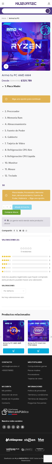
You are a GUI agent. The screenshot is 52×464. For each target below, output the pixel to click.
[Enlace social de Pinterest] (23, 230)
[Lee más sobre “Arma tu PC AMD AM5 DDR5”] (13, 350)
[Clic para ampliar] (6, 66)
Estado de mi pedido (10, 399)
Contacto (6, 403)
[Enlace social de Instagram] (9, 427)
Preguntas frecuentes (37, 403)
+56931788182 (7, 370)
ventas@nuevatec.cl (10, 366)
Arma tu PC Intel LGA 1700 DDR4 (36, 344)
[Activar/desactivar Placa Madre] (11, 87)
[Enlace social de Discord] (22, 427)
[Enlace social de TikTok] (18, 427)
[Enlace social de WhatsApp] (26, 230)
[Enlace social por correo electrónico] (20, 230)
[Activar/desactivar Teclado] (9, 176)
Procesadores (33, 374)
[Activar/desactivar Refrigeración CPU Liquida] (18, 157)
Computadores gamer (37, 366)
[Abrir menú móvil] (3, 3)
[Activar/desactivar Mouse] (8, 170)
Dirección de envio (10, 395)
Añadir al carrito (22, 207)
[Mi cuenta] (49, 3)
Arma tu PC (14, 18)
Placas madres (34, 370)
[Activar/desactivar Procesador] (10, 112)
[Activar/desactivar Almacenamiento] (14, 125)
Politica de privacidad (37, 390)
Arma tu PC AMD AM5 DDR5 (12, 344)
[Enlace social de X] (17, 230)
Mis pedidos (7, 390)
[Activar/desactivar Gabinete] (10, 137)
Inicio (4, 18)
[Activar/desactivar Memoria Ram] (12, 118)
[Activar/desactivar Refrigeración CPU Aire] (17, 150)
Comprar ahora (11, 212)
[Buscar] (48, 11)
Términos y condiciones (38, 395)
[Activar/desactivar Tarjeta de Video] (13, 144)
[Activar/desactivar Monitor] (9, 163)
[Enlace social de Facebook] (14, 230)
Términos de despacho (37, 399)
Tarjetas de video (35, 378)
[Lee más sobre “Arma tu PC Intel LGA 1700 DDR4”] (38, 350)
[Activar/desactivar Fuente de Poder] (13, 131)
